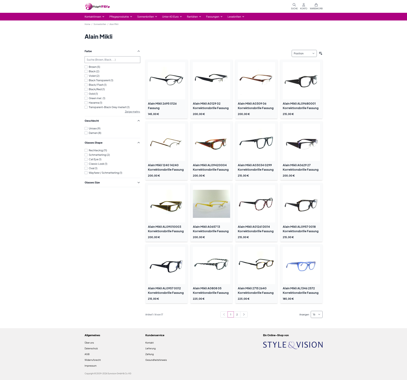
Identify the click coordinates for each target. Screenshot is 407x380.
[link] (224, 314)
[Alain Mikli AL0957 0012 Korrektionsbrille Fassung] (166, 265)
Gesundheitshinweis (156, 359)
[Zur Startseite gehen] (98, 6)
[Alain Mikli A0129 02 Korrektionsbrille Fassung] (211, 80)
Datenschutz (91, 348)
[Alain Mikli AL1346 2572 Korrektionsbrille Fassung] (301, 265)
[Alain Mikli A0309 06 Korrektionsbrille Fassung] (256, 80)
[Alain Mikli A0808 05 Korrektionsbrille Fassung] (211, 265)
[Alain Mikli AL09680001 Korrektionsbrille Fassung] (301, 80)
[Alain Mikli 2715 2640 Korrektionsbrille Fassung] (256, 265)
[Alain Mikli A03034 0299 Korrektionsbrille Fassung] (256, 142)
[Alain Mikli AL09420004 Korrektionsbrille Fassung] (211, 142)
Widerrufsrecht (93, 359)
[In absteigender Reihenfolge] (321, 53)
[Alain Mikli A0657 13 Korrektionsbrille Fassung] (211, 203)
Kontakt (149, 342)
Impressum (91, 365)
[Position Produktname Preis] (304, 53)
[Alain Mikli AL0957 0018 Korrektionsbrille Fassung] (301, 203)
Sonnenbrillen (100, 24)
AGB (87, 354)
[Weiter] (244, 314)
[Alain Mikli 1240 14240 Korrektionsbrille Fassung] (166, 142)
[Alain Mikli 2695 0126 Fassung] (166, 80)
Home (87, 24)
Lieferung (150, 348)
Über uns (89, 342)
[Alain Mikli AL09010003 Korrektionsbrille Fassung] (166, 203)
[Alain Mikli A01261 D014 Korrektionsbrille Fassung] (256, 203)
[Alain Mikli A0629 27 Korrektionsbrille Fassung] (301, 142)
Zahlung (149, 354)
